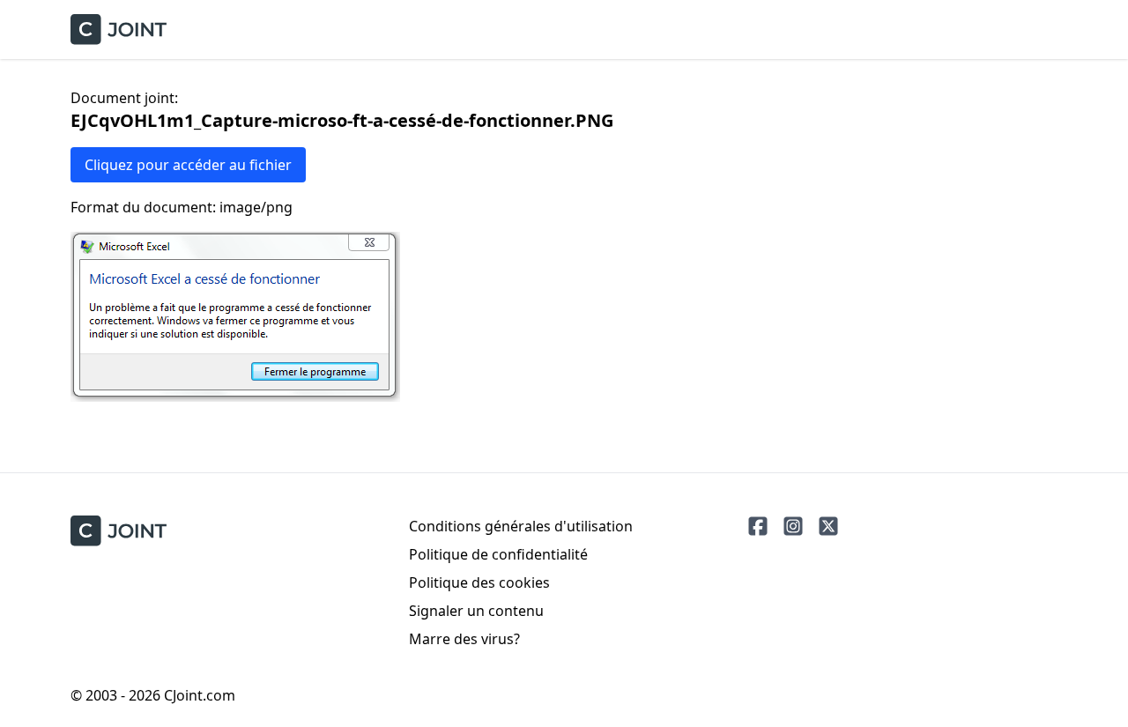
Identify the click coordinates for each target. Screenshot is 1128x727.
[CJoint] (118, 531)
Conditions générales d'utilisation (521, 526)
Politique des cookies (479, 582)
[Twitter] (828, 526)
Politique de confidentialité (498, 554)
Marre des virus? (464, 639)
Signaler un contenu (476, 610)
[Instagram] (793, 526)
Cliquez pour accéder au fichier (188, 164)
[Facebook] (757, 526)
